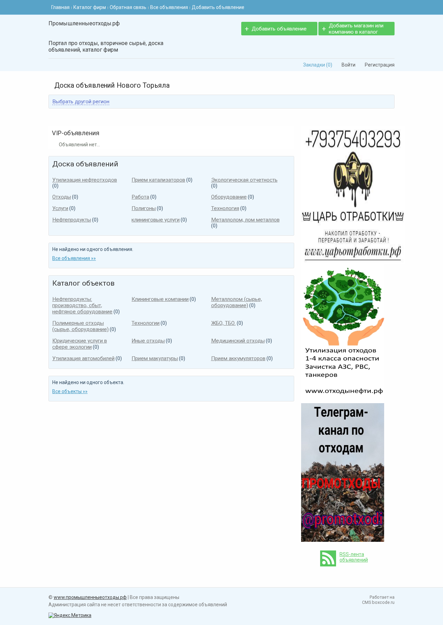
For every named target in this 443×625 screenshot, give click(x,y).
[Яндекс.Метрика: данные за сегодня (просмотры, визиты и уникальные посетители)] (69, 615)
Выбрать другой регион (80, 101)
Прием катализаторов (158, 180)
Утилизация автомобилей (83, 358)
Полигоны (144, 208)
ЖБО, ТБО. (223, 323)
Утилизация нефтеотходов (84, 180)
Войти (346, 65)
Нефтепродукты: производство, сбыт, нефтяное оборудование (82, 305)
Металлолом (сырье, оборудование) (236, 302)
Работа (140, 197)
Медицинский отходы (238, 341)
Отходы (61, 197)
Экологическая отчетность (244, 180)
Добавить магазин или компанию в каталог (356, 29)
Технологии (146, 323)
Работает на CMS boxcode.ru (378, 599)
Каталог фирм (89, 7)
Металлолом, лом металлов (245, 220)
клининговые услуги (156, 220)
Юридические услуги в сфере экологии (79, 344)
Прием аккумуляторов (238, 358)
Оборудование (229, 197)
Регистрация (377, 65)
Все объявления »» (74, 258)
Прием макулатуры (155, 358)
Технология (225, 208)
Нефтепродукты (71, 220)
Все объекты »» (70, 391)
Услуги (60, 208)
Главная (60, 7)
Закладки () (315, 65)
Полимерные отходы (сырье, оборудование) (80, 326)
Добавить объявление (218, 7)
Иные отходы (148, 341)
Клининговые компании (160, 299)
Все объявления (169, 7)
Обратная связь (128, 7)
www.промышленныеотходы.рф (90, 597)
